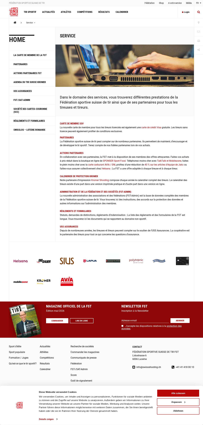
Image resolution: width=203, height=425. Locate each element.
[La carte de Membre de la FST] (182, 261)
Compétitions (84, 12)
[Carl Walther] (159, 261)
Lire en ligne (81, 321)
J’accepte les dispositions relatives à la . (151, 327)
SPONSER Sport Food (114, 160)
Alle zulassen (178, 393)
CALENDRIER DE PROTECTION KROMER (79, 176)
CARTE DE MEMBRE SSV (72, 123)
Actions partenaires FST (28, 73)
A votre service (175, 3)
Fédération (150, 3)
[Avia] (66, 282)
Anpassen (176, 402)
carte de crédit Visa (151, 127)
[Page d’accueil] (15, 12)
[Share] (198, 50)
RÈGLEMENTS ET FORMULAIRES (75, 211)
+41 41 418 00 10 (184, 367)
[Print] (198, 40)
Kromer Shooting (100, 180)
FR (197, 3)
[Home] (15, 22)
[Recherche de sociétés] (198, 22)
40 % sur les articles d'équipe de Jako (164, 164)
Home (17, 39)
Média (189, 3)
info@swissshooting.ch (148, 367)
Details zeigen (46, 419)
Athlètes (66, 12)
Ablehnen (178, 410)
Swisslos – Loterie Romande (29, 129)
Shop (161, 3)
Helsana (106, 168)
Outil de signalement (81, 380)
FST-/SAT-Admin (22, 100)
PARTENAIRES (67, 137)
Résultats (104, 12)
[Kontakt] (198, 31)
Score (74, 375)
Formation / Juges (18, 357)
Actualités (48, 12)
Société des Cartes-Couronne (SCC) (30, 110)
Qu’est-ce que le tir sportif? (23, 363)
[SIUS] (66, 261)
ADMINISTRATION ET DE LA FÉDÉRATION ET (82, 191)
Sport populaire (17, 352)
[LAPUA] (90, 261)
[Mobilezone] (20, 282)
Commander (57, 321)
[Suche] (198, 12)
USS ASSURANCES (69, 226)
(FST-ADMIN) (125, 191)
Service (29, 22)
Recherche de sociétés (82, 346)
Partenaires (20, 64)
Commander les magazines (85, 352)
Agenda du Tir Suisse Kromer (30, 82)
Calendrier (122, 12)
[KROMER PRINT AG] (43, 282)
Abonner (180, 320)
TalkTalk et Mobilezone (169, 160)
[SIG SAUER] (43, 261)
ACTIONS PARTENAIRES (72, 153)
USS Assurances (23, 91)
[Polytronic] (136, 261)
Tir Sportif (30, 12)
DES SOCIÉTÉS (111, 191)
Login (186, 12)
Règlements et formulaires (29, 120)
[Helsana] (20, 261)
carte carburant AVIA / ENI (101, 164)
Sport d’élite (15, 346)
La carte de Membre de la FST (30, 55)
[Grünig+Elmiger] (113, 261)
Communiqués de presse (83, 357)
